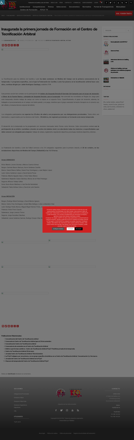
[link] (2, 2)
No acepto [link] (78, 228)
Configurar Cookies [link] (58, 228)
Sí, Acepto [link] (70, 228)
